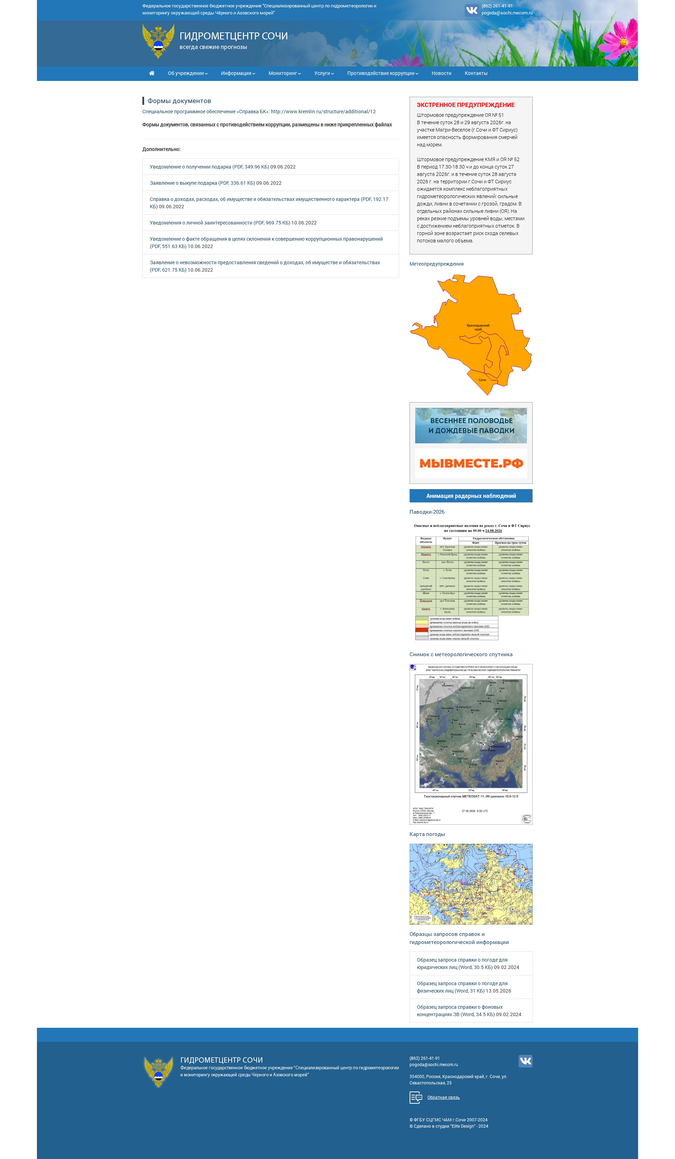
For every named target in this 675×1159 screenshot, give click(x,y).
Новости (441, 73)
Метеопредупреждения (437, 263)
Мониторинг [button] (283, 73)
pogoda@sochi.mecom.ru (507, 13)
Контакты (476, 73)
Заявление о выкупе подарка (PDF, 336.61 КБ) (202, 182)
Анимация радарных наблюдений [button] (471, 495)
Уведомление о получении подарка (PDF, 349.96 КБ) (209, 166)
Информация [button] (236, 73)
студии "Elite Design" (455, 1126)
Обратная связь (444, 1097)
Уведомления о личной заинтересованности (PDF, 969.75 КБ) (220, 222)
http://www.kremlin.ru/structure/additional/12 (323, 111)
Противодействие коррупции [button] (381, 73)
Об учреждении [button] (186, 73)
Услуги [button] (322, 73)
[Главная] (152, 73)
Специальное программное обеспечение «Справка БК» (205, 111)
